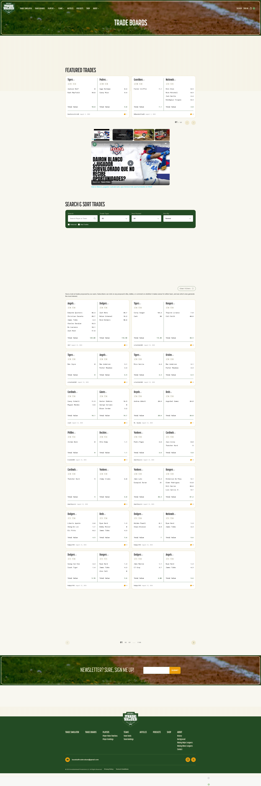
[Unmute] (95, 139)
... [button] (134, 642)
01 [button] (121, 642)
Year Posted (136, 214)
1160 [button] (139, 642)
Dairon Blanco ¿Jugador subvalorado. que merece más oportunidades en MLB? (130, 144)
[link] (95, 144)
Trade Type (104, 214)
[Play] (92, 139)
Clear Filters (185, 288)
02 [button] (126, 642)
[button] (67, 642)
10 (102, 84)
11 (70, 84)
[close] (209, 778)
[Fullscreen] (111, 139)
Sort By (166, 214)
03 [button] (129, 642)
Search (70, 214)
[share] (165, 143)
